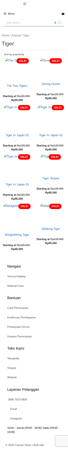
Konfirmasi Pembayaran (21, 317)
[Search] (59, 22)
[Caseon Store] (34, 4)
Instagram (15, 418)
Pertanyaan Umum (18, 326)
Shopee (11, 367)
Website (12, 377)
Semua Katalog (16, 276)
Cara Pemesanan (17, 307)
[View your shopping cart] (63, 13)
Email (13, 408)
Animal (16, 35)
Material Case (15, 285)
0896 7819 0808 (17, 399)
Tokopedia (13, 358)
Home (5, 35)
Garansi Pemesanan (19, 336)
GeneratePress (54, 444)
